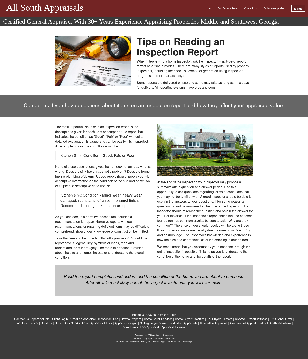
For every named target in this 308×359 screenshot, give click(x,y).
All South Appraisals (44, 8)
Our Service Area (227, 8)
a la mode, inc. (143, 341)
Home (207, 8)
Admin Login (159, 341)
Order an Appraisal (274, 8)
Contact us (36, 105)
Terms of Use (174, 341)
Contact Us (250, 8)
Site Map (187, 341)
